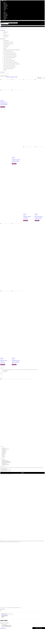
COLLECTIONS (6, 5)
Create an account (3, 628)
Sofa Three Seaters (6, 45)
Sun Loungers (6, 46)
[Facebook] (2, 374)
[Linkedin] (2, 376)
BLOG (4, 10)
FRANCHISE (5, 4)
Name (1, 469)
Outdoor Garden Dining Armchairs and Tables (10, 54)
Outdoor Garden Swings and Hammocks (9, 60)
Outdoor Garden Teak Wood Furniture (9, 65)
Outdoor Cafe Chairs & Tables (8, 51)
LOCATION (3, 456)
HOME (4, 2)
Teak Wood (5, 36)
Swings (5, 48)
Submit (22, 472)
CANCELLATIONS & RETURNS (6, 461)
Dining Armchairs (6, 40)
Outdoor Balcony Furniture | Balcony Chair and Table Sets (12, 49)
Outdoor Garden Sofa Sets (7, 59)
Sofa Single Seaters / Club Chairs (8, 43)
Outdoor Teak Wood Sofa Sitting (8, 68)
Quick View (1, 100)
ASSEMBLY (3, 459)
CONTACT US (6, 8)
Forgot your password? (4, 615)
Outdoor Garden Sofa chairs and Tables (9, 57)
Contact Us (2, 106)
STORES (5, 9)
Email (1, 470)
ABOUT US (5, 3)
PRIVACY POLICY (4, 463)
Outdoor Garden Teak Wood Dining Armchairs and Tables (12, 63)
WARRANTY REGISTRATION (6, 462)
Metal (5, 33)
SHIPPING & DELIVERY (5, 460)
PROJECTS (5, 7)
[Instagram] (2, 375)
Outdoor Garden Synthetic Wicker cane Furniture (10, 62)
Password (2, 614)
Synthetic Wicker (6, 35)
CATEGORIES (5, 6)
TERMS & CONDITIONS (5, 464)
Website (1, 471)
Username (2, 613)
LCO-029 (13, 158)
